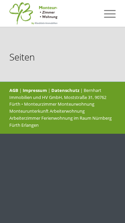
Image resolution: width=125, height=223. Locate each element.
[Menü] (106, 13)
